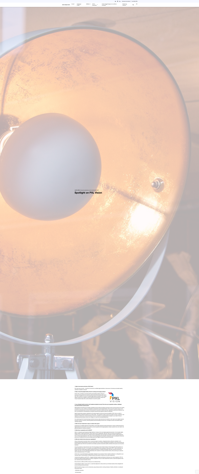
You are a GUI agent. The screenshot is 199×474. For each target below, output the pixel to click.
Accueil (73, 4)
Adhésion (88, 4)
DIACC (97, 190)
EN (136, 4)
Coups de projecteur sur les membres (87, 190)
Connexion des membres (126, 1)
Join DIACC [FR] (134, 1)
